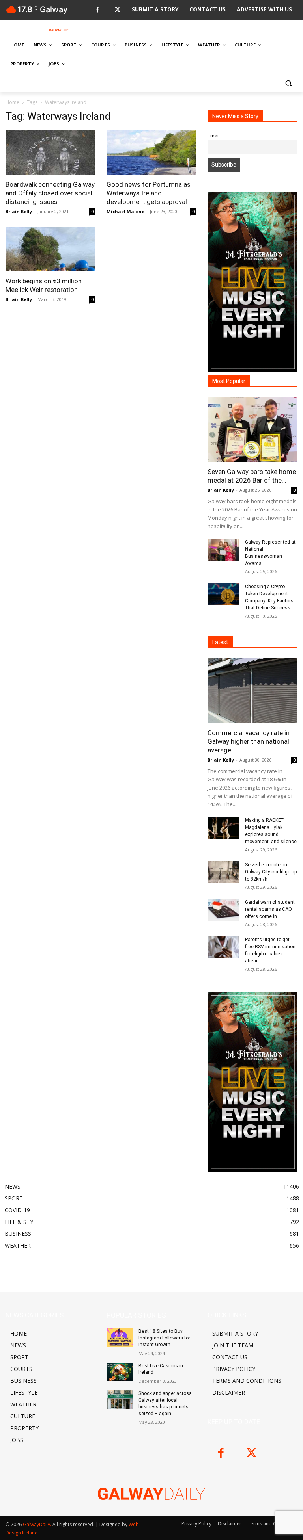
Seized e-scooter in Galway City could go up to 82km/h (271, 872)
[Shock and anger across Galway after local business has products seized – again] (120, 1399)
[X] (117, 10)
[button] (288, 83)
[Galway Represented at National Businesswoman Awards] (223, 550)
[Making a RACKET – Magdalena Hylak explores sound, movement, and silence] (223, 828)
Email (214, 135)
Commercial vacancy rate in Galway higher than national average (249, 741)
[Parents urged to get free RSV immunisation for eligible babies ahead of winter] (223, 947)
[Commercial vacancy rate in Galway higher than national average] (252, 690)
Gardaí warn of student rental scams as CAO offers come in (270, 909)
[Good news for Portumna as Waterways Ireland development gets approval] (151, 152)
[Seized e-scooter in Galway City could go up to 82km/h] (223, 872)
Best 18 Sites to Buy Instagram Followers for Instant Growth (164, 1337)
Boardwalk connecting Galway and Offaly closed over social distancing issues (50, 193)
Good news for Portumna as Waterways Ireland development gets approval (149, 193)
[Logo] (59, 30)
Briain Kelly (19, 211)
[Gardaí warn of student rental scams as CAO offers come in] (223, 910)
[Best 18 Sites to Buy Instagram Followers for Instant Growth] (120, 1337)
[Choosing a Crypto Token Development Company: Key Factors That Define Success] (223, 594)
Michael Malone (125, 211)
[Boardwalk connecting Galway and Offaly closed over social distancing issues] (50, 152)
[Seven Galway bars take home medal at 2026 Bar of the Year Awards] (252, 429)
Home (12, 102)
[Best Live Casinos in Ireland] (120, 1372)
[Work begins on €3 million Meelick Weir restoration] (50, 249)
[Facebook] (98, 10)
